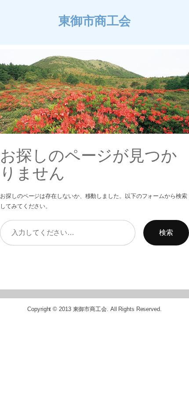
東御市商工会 (94, 21)
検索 (166, 232)
